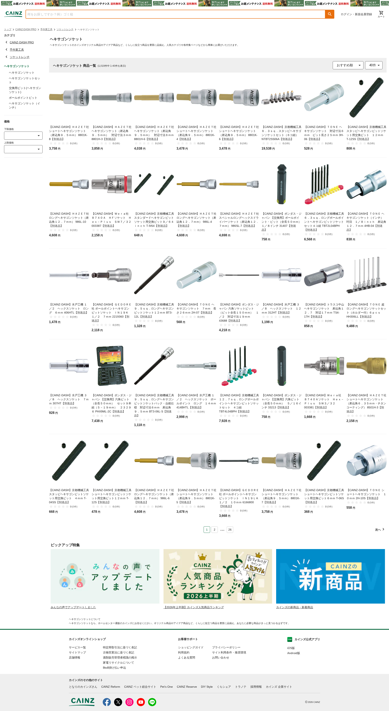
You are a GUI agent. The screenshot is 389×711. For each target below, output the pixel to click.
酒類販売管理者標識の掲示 (120, 657)
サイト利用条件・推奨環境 (229, 652)
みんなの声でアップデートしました (73, 607)
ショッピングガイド (191, 647)
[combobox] (172, 14)
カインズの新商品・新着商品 (294, 607)
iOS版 (291, 648)
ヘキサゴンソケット (21, 72)
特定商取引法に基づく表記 (120, 647)
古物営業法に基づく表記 (118, 652)
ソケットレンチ (65, 29)
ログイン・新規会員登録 (356, 14)
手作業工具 (46, 29)
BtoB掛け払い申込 (114, 667)
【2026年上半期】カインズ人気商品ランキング (194, 607)
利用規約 (183, 652)
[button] (329, 14)
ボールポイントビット (23, 97)
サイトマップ (77, 652)
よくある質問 (186, 657)
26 (230, 529)
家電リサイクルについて (118, 662)
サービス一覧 (77, 647)
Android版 (293, 653)
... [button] (222, 529)
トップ (7, 29)
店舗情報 (74, 657)
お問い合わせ (220, 657)
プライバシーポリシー (226, 647)
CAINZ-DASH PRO (25, 29)
